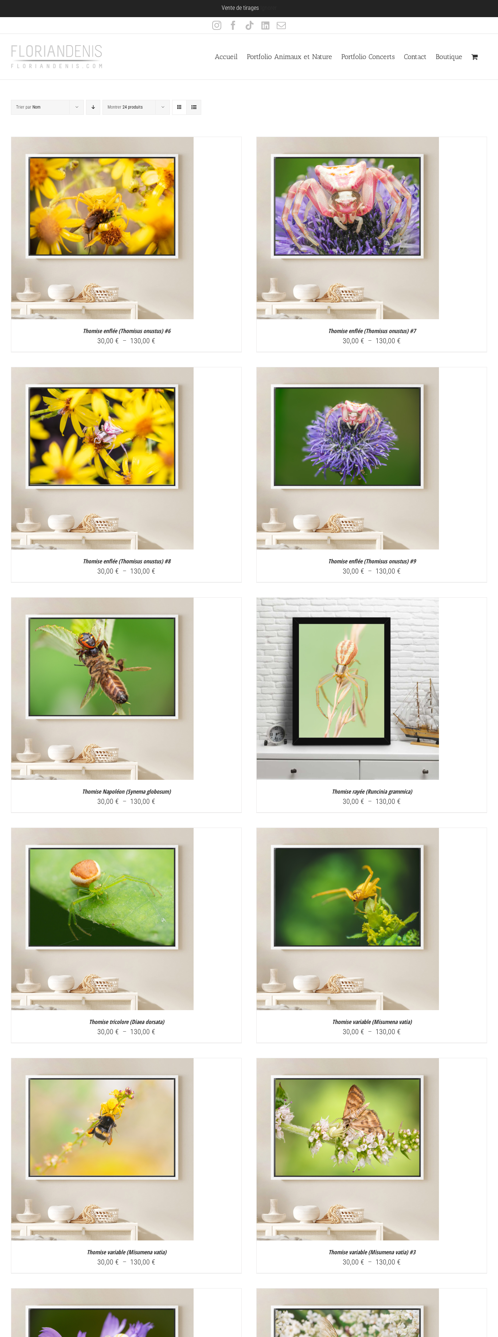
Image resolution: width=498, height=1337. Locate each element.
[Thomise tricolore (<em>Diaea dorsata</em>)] (102, 833)
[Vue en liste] (194, 107)
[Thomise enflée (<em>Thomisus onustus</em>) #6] (102, 142)
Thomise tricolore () (126, 1022)
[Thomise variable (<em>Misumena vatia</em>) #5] (348, 1294)
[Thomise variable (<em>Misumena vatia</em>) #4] (102, 1294)
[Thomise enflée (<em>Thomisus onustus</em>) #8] (102, 372)
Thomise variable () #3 (371, 1252)
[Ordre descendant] (93, 107)
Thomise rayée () (372, 791)
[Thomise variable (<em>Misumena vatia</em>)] (348, 833)
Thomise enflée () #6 (126, 331)
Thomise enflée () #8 (126, 561)
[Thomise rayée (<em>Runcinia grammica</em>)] (348, 603)
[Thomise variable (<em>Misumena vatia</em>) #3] (348, 1063)
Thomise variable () (372, 1022)
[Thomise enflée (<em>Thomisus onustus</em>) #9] (348, 372)
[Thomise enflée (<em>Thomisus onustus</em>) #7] (348, 142)
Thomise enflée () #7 (372, 331)
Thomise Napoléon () (126, 791)
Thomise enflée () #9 (372, 561)
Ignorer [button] (268, 7)
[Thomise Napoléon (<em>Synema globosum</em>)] (102, 603)
